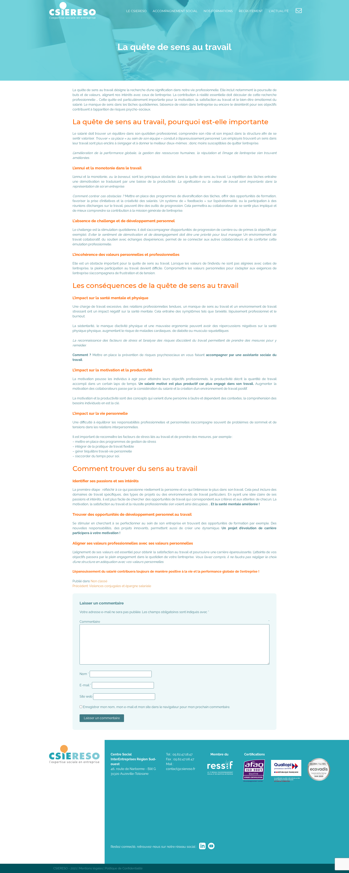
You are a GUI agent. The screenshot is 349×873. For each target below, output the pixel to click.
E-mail (85, 685)
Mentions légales (91, 868)
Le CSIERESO (136, 11)
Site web (86, 696)
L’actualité (279, 11)
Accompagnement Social (175, 11)
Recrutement (251, 11)
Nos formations (218, 11)
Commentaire (174, 622)
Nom (84, 674)
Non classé (99, 581)
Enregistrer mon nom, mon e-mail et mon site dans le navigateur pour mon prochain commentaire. (156, 707)
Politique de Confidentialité (124, 868)
